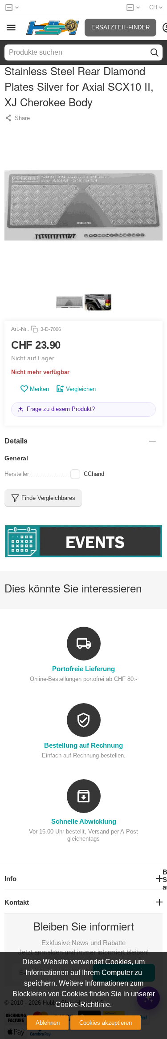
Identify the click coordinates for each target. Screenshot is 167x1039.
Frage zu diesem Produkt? (61, 409)
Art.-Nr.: (20, 329)
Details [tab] (16, 441)
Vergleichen (81, 389)
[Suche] (155, 52)
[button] (17, 118)
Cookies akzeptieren (105, 1022)
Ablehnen (48, 1022)
